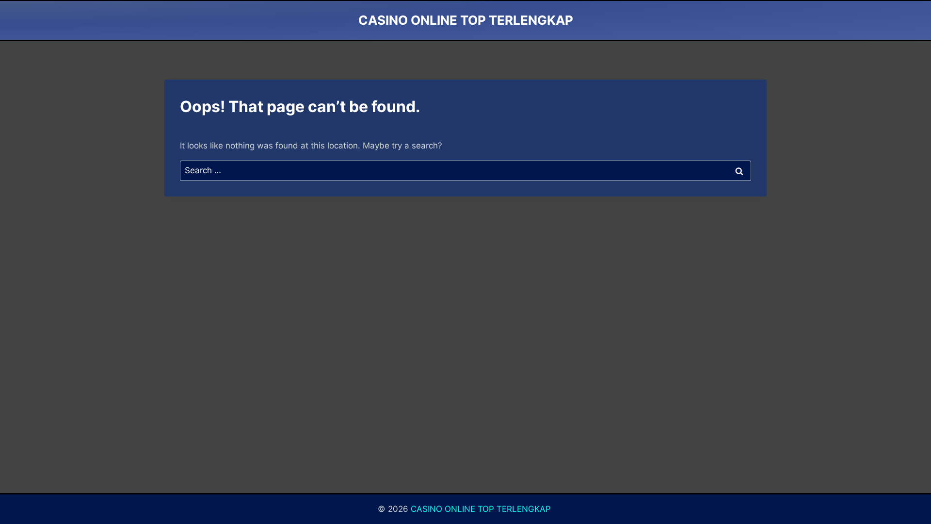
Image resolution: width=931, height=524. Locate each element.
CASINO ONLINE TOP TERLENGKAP (482, 509)
